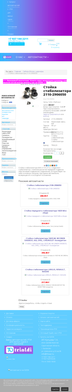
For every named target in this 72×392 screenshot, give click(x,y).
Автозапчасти (37, 57)
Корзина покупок (47, 313)
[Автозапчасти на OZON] (18, 373)
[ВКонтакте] (47, 165)
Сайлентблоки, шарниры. (33, 71)
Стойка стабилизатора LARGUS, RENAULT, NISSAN (45, 270)
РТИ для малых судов (10, 14)
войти (45, 116)
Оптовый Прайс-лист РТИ (51, 333)
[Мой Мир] (53, 165)
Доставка (10, 313)
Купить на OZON (47, 337)
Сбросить (8, 181)
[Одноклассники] (51, 165)
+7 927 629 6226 (48, 359)
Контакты (44, 65)
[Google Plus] (55, 165)
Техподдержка (46, 325)
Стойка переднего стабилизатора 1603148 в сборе (45, 211)
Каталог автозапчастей (14, 3)
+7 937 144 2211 (18, 38)
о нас (19, 57)
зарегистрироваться (51, 114)
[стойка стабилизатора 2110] (35, 106)
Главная (17, 71)
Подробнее (44, 203)
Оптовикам (12, 27)
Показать (8, 178)
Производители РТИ (48, 329)
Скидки (11, 34)
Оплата (9, 317)
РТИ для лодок (25, 65)
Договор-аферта (12, 321)
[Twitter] (49, 165)
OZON (57, 65)
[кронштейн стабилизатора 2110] (29, 103)
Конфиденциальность (15, 325)
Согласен (64, 389)
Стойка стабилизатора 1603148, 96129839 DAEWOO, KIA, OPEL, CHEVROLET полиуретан (45, 239)
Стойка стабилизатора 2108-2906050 (44, 185)
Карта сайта (45, 321)
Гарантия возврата (14, 329)
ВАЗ (26, 84)
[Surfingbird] (56, 165)
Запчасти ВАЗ (34, 84)
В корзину (55, 47)
